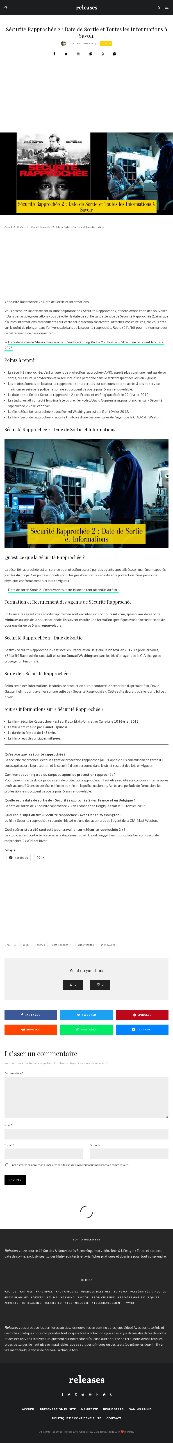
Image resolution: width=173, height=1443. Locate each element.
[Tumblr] (111, 1394)
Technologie (78, 1302)
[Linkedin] (97, 1394)
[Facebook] (62, 1394)
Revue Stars (113, 1409)
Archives (45, 1291)
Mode (84, 1297)
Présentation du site (58, 1409)
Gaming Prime (140, 1409)
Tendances (108, 945)
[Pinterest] (76, 1394)
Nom (8, 1125)
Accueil (28, 1409)
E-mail (9, 1145)
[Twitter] (69, 1394)
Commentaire (14, 1073)
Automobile (68, 1291)
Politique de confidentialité (76, 1418)
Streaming (32, 1302)
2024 (27, 945)
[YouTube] (90, 1394)
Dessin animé (17, 1297)
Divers (38, 1297)
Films (53, 1297)
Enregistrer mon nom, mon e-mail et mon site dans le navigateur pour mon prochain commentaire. (70, 1165)
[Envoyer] (90, 54)
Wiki (130, 1302)
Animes (27, 1291)
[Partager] (54, 54)
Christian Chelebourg (82, 43)
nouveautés (86, 945)
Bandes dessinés (97, 1291)
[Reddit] (82, 1394)
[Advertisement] (86, 105)
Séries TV (54, 1302)
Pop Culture (104, 1297)
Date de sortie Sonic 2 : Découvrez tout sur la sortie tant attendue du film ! (63, 590)
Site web (95, 1145)
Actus (11, 1291)
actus (41, 945)
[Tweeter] (66, 54)
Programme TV (132, 1297)
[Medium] (104, 1394)
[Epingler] (78, 54)
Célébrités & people (149, 1291)
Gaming (68, 1297)
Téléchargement (108, 1302)
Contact (113, 1418)
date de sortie (62, 945)
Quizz (155, 1297)
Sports (12, 1302)
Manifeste (89, 1409)
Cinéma (106, 43)
